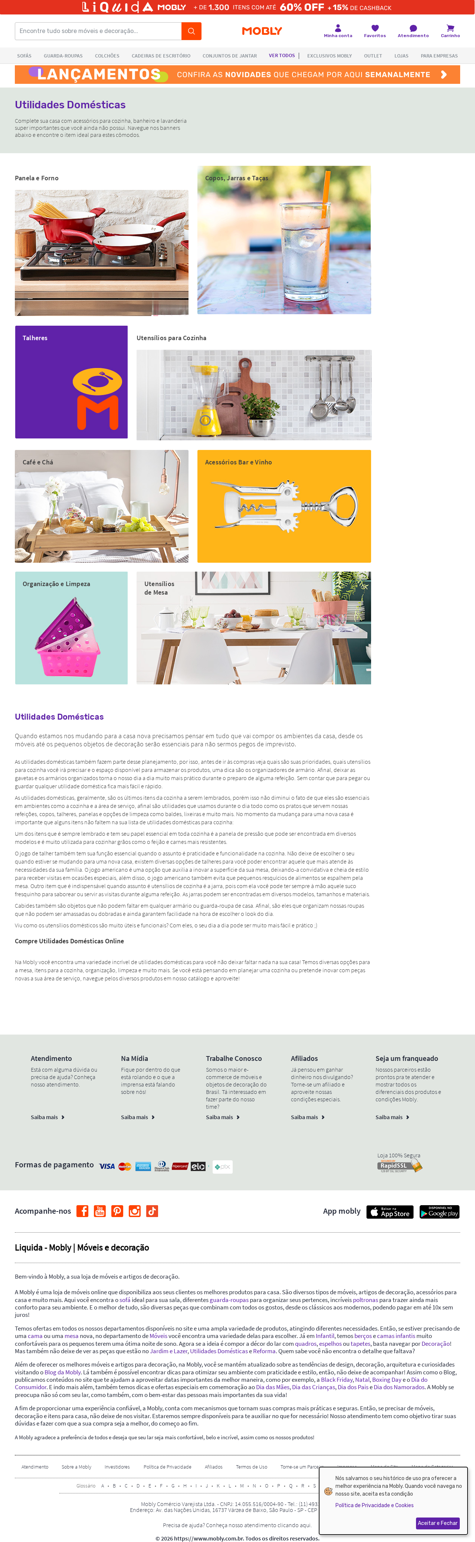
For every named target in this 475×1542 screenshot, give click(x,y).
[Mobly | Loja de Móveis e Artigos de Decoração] (262, 31)
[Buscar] (191, 31)
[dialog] (393, 1501)
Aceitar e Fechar (438, 1523)
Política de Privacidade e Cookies (374, 1505)
